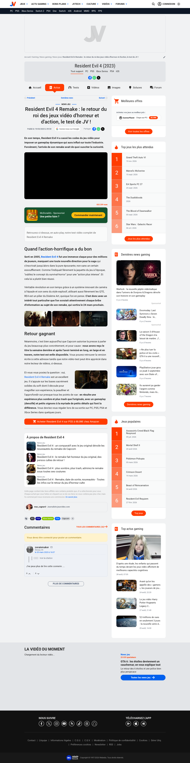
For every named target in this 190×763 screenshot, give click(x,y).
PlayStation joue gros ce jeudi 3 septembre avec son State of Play (150, 371)
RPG (94, 11)
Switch (62, 11)
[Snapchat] (94, 723)
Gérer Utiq (156, 740)
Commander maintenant (88, 215)
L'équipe (43, 740)
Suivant (102, 98)
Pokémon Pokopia (135, 458)
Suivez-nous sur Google (69, 129)
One (55, 11)
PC (11, 11)
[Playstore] (128, 723)
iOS (69, 11)
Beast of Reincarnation (137, 485)
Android (77, 11)
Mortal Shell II (133, 445)
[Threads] (87, 723)
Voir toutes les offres (138, 131)
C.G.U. (78, 740)
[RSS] (71, 723)
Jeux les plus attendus (139, 238)
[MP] (51, 547)
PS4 (48, 11)
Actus (57, 87)
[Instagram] (56, 723)
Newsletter (100, 744)
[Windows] (143, 723)
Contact (31, 740)
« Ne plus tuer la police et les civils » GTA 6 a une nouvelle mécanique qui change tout (150, 353)
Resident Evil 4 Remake (37, 376)
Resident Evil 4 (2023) (95, 66)
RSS (111, 744)
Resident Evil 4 (49, 256)
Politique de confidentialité (122, 740)
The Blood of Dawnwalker (139, 211)
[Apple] (136, 723)
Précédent (31, 98)
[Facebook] (41, 723)
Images (116, 87)
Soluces (137, 87)
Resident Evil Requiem (137, 498)
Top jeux (138, 513)
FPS (100, 11)
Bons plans (59, 4)
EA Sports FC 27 (134, 184)
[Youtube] (64, 723)
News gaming (45, 57)
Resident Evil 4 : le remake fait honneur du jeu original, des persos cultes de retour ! (69, 458)
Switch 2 (40, 11)
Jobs (119, 744)
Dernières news (67, 98)
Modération (99, 740)
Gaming (35, 57)
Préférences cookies (81, 744)
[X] (49, 723)
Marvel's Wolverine (135, 171)
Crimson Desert (134, 472)
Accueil (27, 57)
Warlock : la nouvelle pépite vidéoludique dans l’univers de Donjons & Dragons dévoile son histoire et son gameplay (138, 292)
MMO (86, 11)
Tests (76, 87)
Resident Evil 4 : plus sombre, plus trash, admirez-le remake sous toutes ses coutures (70, 470)
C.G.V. (87, 740)
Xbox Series (27, 11)
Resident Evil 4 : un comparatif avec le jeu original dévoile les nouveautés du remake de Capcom (70, 447)
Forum (158, 87)
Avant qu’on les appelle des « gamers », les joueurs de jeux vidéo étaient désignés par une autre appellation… (150, 585)
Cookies (143, 740)
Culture (91, 4)
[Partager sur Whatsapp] (94, 77)
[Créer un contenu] (164, 57)
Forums (120, 4)
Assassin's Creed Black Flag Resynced (140, 432)
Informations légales (61, 740)
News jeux (57, 57)
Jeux (22, 4)
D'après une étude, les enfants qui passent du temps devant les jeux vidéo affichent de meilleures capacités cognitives (137, 567)
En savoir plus (71, 497)
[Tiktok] (79, 723)
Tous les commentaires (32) (90, 527)
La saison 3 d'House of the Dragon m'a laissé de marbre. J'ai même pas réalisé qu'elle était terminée (150, 335)
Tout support (77, 71)
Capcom (65, 518)
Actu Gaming (38, 4)
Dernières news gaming (138, 404)
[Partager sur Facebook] (90, 77)
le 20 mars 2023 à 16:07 (45, 552)
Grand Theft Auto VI (136, 157)
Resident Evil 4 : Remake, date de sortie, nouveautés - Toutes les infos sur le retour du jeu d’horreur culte (70, 481)
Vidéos (106, 4)
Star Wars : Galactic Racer (139, 224)
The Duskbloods (134, 197)
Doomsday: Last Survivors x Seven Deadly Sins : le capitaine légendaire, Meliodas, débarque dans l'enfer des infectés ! (150, 314)
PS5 (17, 11)
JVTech (76, 4)
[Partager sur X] (98, 77)
